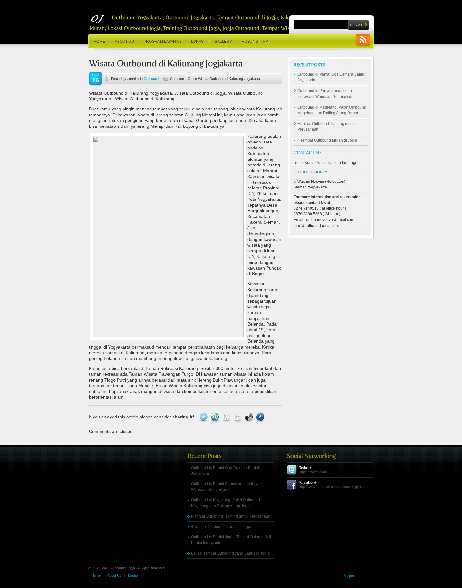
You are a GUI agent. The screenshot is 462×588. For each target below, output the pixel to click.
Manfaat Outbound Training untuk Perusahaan (230, 516)
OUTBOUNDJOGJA (310, 172)
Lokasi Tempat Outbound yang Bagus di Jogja (230, 553)
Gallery (223, 41)
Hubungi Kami (255, 41)
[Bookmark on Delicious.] (249, 416)
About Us (124, 41)
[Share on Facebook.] (260, 416)
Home (99, 41)
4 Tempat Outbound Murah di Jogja (327, 140)
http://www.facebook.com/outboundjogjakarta (333, 487)
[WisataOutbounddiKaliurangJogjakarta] (166, 63)
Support (349, 576)
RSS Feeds (363, 40)
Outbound (151, 79)
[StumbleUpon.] (215, 416)
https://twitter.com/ (313, 472)
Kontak (133, 575)
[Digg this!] (238, 416)
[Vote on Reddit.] (227, 416)
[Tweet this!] (204, 416)
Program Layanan (162, 41)
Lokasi (198, 41)
